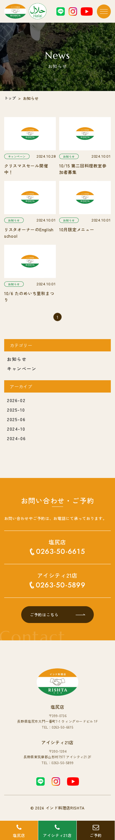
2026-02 (16, 400)
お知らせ (17, 359)
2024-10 (16, 428)
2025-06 (16, 419)
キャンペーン (22, 368)
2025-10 (16, 409)
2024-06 (16, 438)
